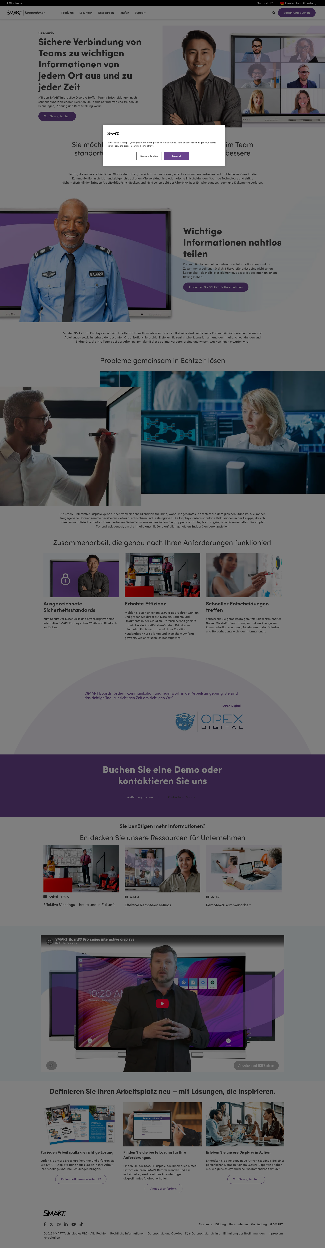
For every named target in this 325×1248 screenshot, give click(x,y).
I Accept (176, 155)
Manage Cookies (149, 155)
